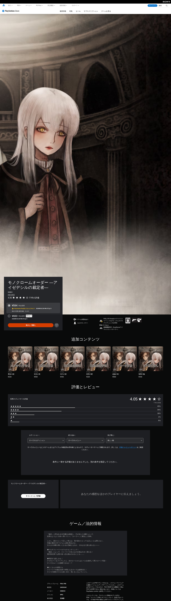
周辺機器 (50, 5)
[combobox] (46, 440)
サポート (75, 5)
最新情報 (63, 5)
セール (78, 11)
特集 (71, 11)
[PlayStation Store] (11, 10)
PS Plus (38, 5)
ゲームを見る (106, 11)
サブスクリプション (91, 11)
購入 (9, 5)
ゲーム (28, 5)
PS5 (18, 5)
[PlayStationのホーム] (3, 5)
